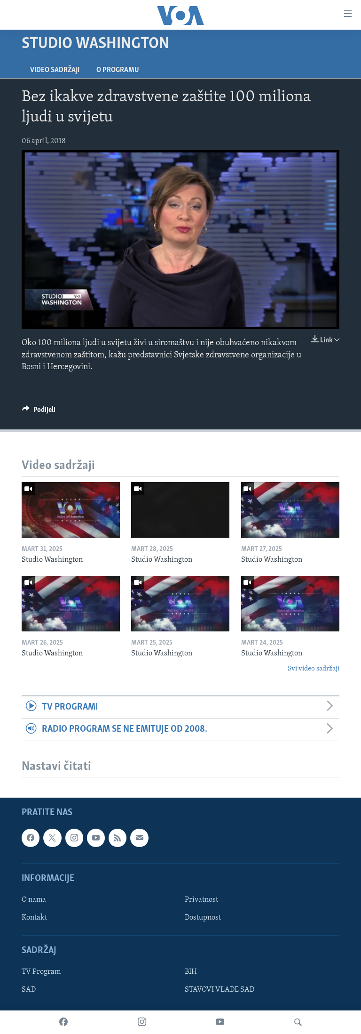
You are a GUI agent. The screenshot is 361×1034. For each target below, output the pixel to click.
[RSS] (117, 838)
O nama (34, 900)
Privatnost (201, 900)
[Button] (38, 412)
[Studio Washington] (71, 510)
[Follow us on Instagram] (74, 838)
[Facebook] (63, 1022)
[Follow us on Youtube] (96, 838)
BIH (191, 972)
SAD (29, 990)
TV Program (41, 972)
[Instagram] (142, 1022)
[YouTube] (220, 1022)
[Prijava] (139, 838)
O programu (117, 70)
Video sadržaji (54, 70)
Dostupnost (203, 917)
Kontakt (34, 917)
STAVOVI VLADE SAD (219, 990)
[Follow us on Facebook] (30, 838)
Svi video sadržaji (313, 668)
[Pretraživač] (298, 1022)
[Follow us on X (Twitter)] (52, 838)
